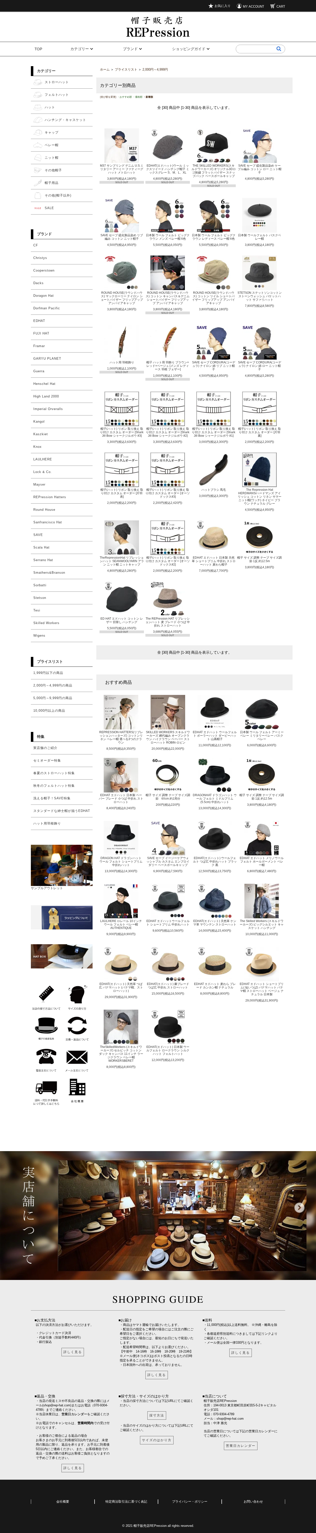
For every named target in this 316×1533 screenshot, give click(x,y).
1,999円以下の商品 (48, 673)
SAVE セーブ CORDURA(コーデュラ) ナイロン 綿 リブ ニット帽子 (213, 366)
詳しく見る (72, 1352)
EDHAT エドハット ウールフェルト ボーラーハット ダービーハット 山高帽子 (215, 735)
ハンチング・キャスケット (65, 120)
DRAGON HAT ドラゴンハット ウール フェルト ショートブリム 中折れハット (120, 861)
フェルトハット (57, 95)
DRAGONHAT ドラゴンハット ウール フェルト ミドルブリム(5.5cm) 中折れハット (215, 798)
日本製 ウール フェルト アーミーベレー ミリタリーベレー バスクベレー (262, 735)
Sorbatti (39, 585)
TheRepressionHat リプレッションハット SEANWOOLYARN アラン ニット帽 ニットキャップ (122, 561)
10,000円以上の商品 (49, 710)
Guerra (38, 371)
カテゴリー (79, 49)
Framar (39, 346)
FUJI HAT (41, 333)
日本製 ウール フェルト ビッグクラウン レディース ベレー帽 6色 (214, 237)
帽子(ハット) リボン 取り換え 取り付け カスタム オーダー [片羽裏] (259, 432)
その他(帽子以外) (58, 195)
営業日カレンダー (74, 1414)
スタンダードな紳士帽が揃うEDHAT (61, 811)
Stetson (39, 598)
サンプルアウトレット (47, 888)
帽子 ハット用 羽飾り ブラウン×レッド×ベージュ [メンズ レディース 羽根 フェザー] (167, 366)
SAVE (38, 535)
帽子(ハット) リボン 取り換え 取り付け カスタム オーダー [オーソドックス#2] (167, 561)
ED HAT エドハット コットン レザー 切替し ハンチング (121, 620)
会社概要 (62, 1501)
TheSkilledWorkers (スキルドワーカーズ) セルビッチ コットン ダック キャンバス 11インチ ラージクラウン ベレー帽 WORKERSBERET (121, 1053)
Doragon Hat (43, 295)
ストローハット (57, 82)
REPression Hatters (49, 497)
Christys (40, 258)
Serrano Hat (43, 560)
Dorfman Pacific (46, 308)
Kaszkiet (40, 434)
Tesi (36, 610)
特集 (40, 736)
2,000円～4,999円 (155, 69)
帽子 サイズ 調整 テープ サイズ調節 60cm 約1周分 (168, 796)
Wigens (39, 635)
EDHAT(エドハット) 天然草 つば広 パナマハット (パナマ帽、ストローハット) (121, 987)
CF (35, 245)
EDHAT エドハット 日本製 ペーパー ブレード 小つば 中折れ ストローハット (121, 798)
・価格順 (137, 97)
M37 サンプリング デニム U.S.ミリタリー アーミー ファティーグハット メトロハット (121, 169)
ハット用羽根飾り (47, 823)
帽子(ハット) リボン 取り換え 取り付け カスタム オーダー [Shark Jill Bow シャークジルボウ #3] (121, 432)
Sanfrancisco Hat (47, 522)
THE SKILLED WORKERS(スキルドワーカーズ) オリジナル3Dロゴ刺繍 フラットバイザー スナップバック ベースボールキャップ (214, 170)
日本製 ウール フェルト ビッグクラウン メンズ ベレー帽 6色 (168, 237)
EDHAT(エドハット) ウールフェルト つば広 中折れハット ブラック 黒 (215, 861)
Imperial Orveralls (48, 409)
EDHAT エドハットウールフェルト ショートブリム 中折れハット (168, 922)
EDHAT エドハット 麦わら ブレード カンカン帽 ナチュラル (215, 985)
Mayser (39, 484)
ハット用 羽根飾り (122, 362)
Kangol (39, 421)
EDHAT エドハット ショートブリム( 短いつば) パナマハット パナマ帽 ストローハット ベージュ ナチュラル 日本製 (262, 989)
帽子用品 (52, 183)
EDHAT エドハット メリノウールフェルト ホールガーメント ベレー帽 (262, 861)
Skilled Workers (46, 623)
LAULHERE (42, 459)
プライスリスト (50, 661)
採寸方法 (156, 1415)
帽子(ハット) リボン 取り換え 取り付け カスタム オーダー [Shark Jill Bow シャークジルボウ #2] (167, 432)
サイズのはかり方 (157, 1440)
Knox (37, 447)
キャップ (52, 132)
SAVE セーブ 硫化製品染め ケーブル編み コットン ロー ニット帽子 (259, 169)
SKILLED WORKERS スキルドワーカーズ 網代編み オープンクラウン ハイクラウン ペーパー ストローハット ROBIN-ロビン (168, 737)
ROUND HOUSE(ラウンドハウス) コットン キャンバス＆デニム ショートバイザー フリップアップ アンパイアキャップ (168, 298)
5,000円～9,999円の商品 (52, 698)
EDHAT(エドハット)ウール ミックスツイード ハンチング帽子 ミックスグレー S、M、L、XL (167, 169)
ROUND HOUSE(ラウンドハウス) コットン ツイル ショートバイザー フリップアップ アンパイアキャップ (213, 298)
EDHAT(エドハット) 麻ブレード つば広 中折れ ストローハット (168, 985)
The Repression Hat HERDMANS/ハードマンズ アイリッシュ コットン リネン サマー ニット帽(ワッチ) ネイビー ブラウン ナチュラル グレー (259, 496)
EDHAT (39, 321)
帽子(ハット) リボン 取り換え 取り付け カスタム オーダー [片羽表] (121, 493)
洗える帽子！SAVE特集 (52, 798)
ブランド (130, 49)
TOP (38, 49)
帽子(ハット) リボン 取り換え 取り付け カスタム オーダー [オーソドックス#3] (167, 493)
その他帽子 (53, 170)
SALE (49, 208)
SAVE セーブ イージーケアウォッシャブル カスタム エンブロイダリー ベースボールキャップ (167, 861)
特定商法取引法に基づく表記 (126, 1501)
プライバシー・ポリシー (189, 1501)
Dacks (38, 283)
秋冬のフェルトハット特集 (54, 785)
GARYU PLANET (47, 358)
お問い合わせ (253, 1501)
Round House (44, 509)
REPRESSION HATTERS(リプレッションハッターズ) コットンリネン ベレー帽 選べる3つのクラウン (121, 737)
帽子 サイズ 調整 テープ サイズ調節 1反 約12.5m (259, 559)
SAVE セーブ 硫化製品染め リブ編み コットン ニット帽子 (121, 237)
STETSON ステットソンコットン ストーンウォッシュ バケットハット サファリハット (259, 296)
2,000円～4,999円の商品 (52, 685)
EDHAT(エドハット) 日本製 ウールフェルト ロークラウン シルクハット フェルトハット (167, 1050)
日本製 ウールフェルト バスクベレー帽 (259, 237)
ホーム (105, 69)
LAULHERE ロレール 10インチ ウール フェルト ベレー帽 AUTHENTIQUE (121, 924)
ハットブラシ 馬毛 (213, 489)
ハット (50, 107)
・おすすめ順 (124, 97)
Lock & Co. (42, 472)
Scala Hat (41, 547)
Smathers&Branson (49, 572)
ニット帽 (52, 157)
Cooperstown (44, 270)
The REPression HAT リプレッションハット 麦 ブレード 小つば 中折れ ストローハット (167, 622)
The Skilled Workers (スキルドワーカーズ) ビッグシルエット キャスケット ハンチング (262, 924)
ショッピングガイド (188, 49)
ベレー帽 (52, 145)
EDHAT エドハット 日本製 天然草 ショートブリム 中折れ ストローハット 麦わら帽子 (214, 561)
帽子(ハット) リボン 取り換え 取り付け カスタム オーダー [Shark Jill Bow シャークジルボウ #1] (213, 432)
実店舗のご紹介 (45, 748)
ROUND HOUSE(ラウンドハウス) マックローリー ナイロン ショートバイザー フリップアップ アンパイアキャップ (122, 298)
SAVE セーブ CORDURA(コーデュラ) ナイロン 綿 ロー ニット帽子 (259, 366)
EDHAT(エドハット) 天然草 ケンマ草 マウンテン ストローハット (214, 922)
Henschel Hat (44, 384)
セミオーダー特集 (47, 760)
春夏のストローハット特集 (54, 773)
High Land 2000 (46, 396)
